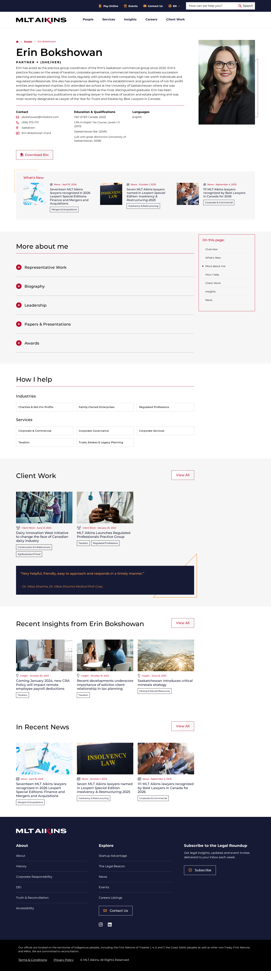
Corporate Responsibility (34, 876)
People (88, 19)
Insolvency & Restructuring (143, 206)
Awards (32, 343)
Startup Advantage (113, 856)
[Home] (17, 41)
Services (108, 19)
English (137, 117)
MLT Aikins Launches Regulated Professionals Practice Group (103, 535)
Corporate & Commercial (219, 202)
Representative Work (46, 267)
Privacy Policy (64, 960)
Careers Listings (110, 897)
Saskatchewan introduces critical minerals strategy (165, 683)
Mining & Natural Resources (154, 691)
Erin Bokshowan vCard (36, 133)
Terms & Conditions (32, 960)
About (20, 856)
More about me (215, 266)
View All (183, 475)
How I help (212, 274)
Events (133, 6)
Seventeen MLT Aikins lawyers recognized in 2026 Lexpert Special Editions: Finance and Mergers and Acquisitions (70, 196)
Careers (151, 19)
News (208, 300)
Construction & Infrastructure (34, 547)
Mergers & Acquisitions (64, 209)
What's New (213, 257)
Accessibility (25, 908)
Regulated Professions (105, 543)
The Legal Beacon (112, 866)
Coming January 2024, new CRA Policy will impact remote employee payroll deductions (43, 685)
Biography (35, 286)
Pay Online (110, 6)
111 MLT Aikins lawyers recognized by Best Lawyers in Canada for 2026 (224, 193)
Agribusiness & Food (29, 554)
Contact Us (155, 6)
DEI (18, 887)
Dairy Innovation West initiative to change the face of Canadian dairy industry (42, 537)
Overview (211, 249)
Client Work (175, 19)
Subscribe (203, 870)
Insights (130, 19)
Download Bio (36, 155)
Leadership (35, 305)
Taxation (83, 543)
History (21, 866)
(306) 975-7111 (30, 122)
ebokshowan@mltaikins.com (40, 117)
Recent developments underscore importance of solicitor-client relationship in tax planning (105, 685)
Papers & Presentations (48, 324)
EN (175, 6)
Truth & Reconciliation (32, 897)
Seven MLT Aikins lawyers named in (146, 195)
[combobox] (211, 6)
